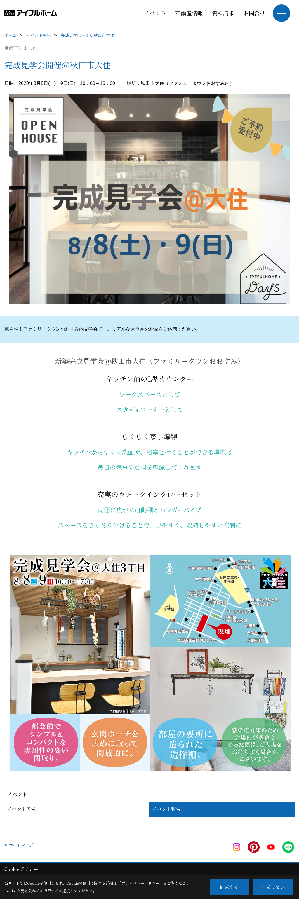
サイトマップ (21, 845)
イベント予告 (21, 809)
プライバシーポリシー (140, 883)
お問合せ (254, 13)
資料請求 (223, 13)
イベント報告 (166, 809)
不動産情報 (189, 13)
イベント (155, 13)
